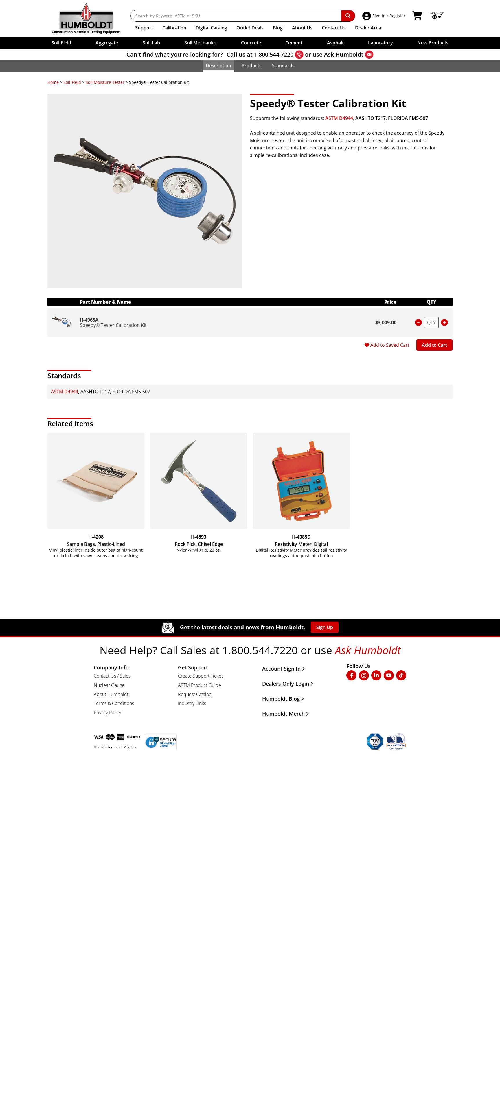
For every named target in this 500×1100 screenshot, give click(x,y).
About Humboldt (111, 694)
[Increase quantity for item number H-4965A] (444, 322)
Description (218, 65)
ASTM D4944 (339, 118)
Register (397, 15)
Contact (334, 28)
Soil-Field (72, 82)
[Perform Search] (348, 15)
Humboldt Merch (283, 713)
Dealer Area (368, 28)
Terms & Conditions (114, 703)
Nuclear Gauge (109, 685)
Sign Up (324, 627)
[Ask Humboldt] (369, 54)
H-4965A (89, 320)
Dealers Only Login (285, 683)
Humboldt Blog (281, 698)
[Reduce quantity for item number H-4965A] (418, 322)
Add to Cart (434, 345)
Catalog (211, 28)
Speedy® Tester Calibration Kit (113, 325)
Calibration (174, 28)
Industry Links (192, 703)
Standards (283, 65)
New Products (432, 43)
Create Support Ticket (200, 676)
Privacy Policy (107, 712)
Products (252, 65)
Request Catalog (194, 694)
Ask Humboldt (343, 54)
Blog (278, 28)
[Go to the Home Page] (90, 18)
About (302, 28)
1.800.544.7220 (273, 54)
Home (53, 82)
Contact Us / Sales (112, 676)
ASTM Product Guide (199, 685)
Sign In (379, 15)
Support (144, 28)
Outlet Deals (250, 28)
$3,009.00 (385, 322)
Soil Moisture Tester (105, 82)
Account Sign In (281, 668)
